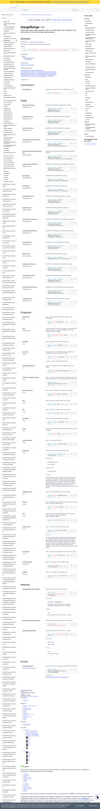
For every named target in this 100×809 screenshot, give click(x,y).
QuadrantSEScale (8, 117)
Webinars (25, 713)
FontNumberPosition (9, 29)
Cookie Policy (12, 807)
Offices (25, 781)
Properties (26, 312)
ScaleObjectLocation (9, 155)
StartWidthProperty (28, 196)
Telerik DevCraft (24, 691)
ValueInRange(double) (29, 630)
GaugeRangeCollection (9, 42)
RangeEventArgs (8, 130)
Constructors (27, 85)
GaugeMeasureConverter (10, 38)
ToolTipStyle (26, 551)
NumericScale (7, 104)
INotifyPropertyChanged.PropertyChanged (57, 677)
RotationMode (7, 140)
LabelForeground (27, 390)
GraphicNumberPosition (9, 48)
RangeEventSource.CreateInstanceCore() (32, 70)
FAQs (24, 719)
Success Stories (27, 724)
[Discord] (27, 748)
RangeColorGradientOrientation (10, 126)
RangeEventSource (8, 132)
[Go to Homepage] (17, 7)
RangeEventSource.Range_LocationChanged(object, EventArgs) (38, 73)
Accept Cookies (80, 805)
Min (23, 409)
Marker (5, 91)
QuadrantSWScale (8, 119)
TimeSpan (25, 504)
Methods (25, 584)
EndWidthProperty (27, 116)
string (56, 462)
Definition (26, 38)
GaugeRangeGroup (8, 44)
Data (23, 328)
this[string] (25, 450)
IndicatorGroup (7, 60)
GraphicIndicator (8, 46)
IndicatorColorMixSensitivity (30, 377)
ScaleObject (7, 150)
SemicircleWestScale (9, 166)
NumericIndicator (8, 102)
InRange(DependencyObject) (31, 589)
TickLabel (6, 175)
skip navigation (13, 7)
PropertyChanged (27, 666)
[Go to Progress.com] (25, 767)
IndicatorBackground (28, 366)
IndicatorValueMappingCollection (10, 69)
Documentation (27, 708)
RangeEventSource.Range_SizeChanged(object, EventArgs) (37, 76)
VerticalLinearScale (8, 181)
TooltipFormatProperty (29, 264)
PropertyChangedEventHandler (29, 668)
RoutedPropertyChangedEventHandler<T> (10, 146)
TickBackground (27, 492)
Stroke (24, 428)
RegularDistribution (8, 137)
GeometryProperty (28, 128)
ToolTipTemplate (27, 562)
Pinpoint (6, 106)
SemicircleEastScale (9, 158)
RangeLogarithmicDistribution (10, 135)
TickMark (6, 177)
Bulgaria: (32, 734)
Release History (27, 709)
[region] (50, 806)
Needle (5, 93)
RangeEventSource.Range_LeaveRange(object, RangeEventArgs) (39, 74)
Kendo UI (23, 694)
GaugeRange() (26, 89)
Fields (24, 100)
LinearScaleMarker (8, 85)
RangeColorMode (8, 128)
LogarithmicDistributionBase (10, 88)
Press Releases (27, 777)
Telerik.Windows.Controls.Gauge (36, 14)
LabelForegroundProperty (30, 164)
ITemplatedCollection (9, 75)
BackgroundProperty (28, 105)
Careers (25, 780)
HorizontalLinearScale (9, 56)
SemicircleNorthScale (9, 162)
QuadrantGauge (7, 110)
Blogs (24, 712)
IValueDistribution (8, 77)
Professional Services (28, 714)
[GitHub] (27, 747)
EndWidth (25, 341)
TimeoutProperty (27, 242)
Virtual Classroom (27, 716)
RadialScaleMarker (8, 123)
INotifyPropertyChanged (27, 65)
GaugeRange (7, 40)
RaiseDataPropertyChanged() (31, 620)
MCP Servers (24, 696)
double (24, 343)
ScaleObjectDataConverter (10, 153)
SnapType (6, 171)
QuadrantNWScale (8, 115)
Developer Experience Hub (30, 705)
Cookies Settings (93, 805)
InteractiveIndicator (8, 73)
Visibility (24, 572)
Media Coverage (27, 778)
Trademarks (85, 798)
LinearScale (6, 83)
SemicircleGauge (8, 160)
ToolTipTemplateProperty (29, 287)
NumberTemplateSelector (10, 100)
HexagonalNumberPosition (10, 53)
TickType (6, 179)
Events (24, 661)
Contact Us (26, 729)
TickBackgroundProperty (29, 231)
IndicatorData (7, 58)
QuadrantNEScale (8, 113)
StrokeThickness (27, 440)
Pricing (25, 701)
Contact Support (90, 144)
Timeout (24, 502)
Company (25, 774)
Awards (25, 776)
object (23, 56)
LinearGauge (7, 81)
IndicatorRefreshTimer (9, 64)
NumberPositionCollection (10, 98)
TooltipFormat (26, 527)
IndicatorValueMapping (9, 66)
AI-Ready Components (32, 696)
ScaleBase (6, 148)
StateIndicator (7, 173)
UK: (31, 732)
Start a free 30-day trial (62, 20)
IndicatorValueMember (9, 71)
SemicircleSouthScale (9, 164)
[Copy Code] (77, 50)
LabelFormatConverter (9, 79)
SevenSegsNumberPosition (10, 169)
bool (49, 612)
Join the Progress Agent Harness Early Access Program (70, 2)
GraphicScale (7, 50)
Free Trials (26, 700)
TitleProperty (26, 254)
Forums (25, 710)
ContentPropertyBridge (9, 27)
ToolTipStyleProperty (28, 275)
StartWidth (25, 418)
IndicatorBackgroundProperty (31, 139)
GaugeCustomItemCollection (10, 34)
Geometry (25, 352)
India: (32, 733)
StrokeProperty (26, 207)
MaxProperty (26, 175)
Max (23, 400)
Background (26, 317)
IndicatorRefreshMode (9, 62)
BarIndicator (6, 21)
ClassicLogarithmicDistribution (9, 24)
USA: (31, 731)
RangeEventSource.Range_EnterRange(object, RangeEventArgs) (38, 71)
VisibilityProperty (27, 298)
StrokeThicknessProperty (29, 219)
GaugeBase (6, 31)
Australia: (32, 736)
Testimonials (26, 725)
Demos (25, 707)
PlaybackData (7, 108)
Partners (25, 715)
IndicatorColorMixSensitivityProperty (90, 38)
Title (23, 513)
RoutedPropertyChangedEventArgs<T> (10, 142)
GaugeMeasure (7, 36)
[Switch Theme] (97, 10)
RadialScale (7, 121)
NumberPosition (7, 95)
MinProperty (26, 186)
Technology (26, 775)
